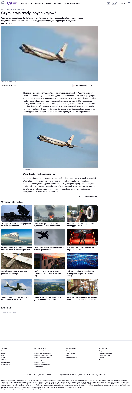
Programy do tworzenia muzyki (42, 353)
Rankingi (68, 355)
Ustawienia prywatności (96, 375)
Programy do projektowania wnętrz (43, 355)
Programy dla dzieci (39, 362)
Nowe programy (38, 366)
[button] (114, 3)
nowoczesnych (67, 95)
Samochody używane (105, 355)
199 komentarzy (81, 86)
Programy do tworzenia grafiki (42, 364)
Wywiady (101, 357)
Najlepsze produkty (71, 357)
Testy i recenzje (70, 353)
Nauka (48, 3)
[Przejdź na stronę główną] (3, 5)
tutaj (39, 389)
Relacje (101, 360)
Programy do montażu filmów (42, 357)
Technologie (25, 3)
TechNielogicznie (5, 364)
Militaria (57, 3)
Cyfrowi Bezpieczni (6, 362)
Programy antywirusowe (40, 360)
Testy (100, 351)
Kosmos (38, 3)
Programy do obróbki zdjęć (41, 351)
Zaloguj (122, 3)
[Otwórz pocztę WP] (108, 3)
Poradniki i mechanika (105, 353)
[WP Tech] (13, 3)
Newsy (68, 351)
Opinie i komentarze (72, 3)
